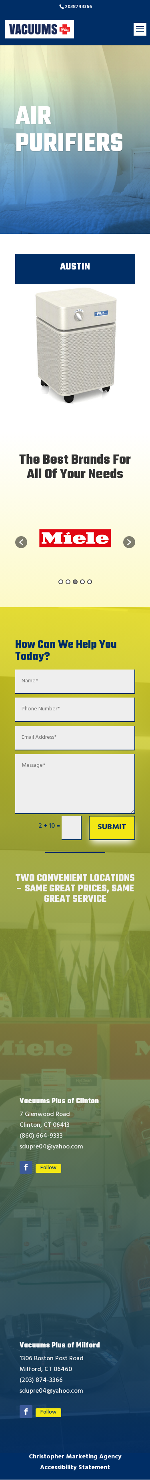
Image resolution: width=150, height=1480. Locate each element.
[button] (21, 542)
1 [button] (60, 581)
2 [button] (68, 581)
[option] (96, 538)
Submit (112, 827)
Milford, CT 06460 (46, 1370)
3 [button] (75, 581)
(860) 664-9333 (41, 1136)
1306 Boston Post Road (52, 1359)
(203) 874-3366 (41, 1381)
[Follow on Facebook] (26, 1167)
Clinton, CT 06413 (45, 1126)
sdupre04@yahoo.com (51, 1147)
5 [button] (89, 581)
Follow (48, 1168)
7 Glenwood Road (45, 1115)
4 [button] (82, 581)
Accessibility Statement (75, 1468)
